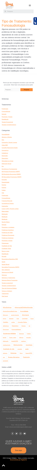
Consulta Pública (22, 322)
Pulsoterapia (5, 243)
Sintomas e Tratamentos (8, 277)
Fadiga (4, 190)
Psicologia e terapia (7, 240)
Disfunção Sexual (6, 163)
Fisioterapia (5, 108)
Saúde (3, 261)
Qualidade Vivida (6, 248)
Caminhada (25, 318)
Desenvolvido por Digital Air (18, 460)
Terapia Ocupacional (7, 122)
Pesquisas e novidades (8, 227)
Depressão (5, 155)
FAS (3, 193)
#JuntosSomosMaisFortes (10, 311)
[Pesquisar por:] (12, 89)
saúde (27, 349)
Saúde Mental (5, 264)
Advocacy (5, 315)
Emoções (4, 179)
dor (29, 326)
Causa (32, 318)
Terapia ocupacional (7, 283)
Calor (17, 318)
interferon (23, 341)
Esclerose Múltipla (9, 333)
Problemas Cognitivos (8, 230)
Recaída (4, 256)
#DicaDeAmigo (7, 307)
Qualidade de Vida (7, 246)
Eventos (4, 185)
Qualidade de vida (8, 349)
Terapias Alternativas (14, 357)
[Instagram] (20, 433)
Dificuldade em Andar (7, 161)
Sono (21, 353)
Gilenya (21, 337)
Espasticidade (5, 182)
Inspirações (5, 206)
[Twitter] (16, 433)
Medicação (5, 214)
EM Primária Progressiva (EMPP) (11, 171)
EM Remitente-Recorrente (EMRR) (11, 174)
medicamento (6, 345)
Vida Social (5, 296)
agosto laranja (15, 315)
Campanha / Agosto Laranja (9, 142)
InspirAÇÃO (14, 341)
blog (3, 139)
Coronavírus (5, 150)
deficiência (6, 326)
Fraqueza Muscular (7, 200)
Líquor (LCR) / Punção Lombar (10, 208)
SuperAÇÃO (28, 353)
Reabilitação (5, 119)
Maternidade (5, 211)
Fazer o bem (12, 337)
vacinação (5, 360)
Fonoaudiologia (6, 111)
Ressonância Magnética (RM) (10, 259)
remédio (19, 349)
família (4, 337)
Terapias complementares (9, 285)
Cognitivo (5, 322)
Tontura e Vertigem (7, 291)
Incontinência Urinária (8, 203)
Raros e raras (5, 251)
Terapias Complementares (9, 124)
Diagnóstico (5, 158)
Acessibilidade (5, 134)
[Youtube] (24, 433)
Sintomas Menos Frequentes (9, 280)
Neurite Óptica (6, 222)
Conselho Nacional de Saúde (10, 147)
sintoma (5, 353)
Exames (4, 187)
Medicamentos (18, 345)
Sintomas (4, 275)
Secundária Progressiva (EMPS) (10, 267)
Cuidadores (5, 153)
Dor (3, 166)
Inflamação (5, 341)
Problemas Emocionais (8, 235)
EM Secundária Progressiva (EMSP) (11, 177)
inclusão (28, 337)
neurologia (29, 345)
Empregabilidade (16, 329)
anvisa (4, 318)
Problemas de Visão (7, 232)
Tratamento (26, 357)
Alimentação (25, 315)
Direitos (24, 326)
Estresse (21, 333)
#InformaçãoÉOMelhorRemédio (24, 307)
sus (4, 357)
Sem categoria (6, 269)
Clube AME (5, 145)
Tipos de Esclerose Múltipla (9, 288)
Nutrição (4, 114)
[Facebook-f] (12, 433)
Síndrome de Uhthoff (7, 272)
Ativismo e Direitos (7, 137)
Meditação (4, 216)
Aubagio (11, 318)
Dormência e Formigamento (9, 169)
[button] (29, 5)
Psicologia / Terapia (7, 116)
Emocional (6, 329)
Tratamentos (5, 293)
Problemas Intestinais (7, 238)
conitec (13, 322)
